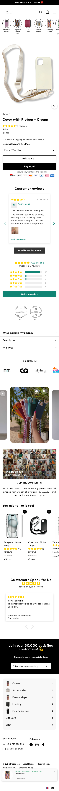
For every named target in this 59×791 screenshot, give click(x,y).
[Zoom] (54, 106)
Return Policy (44, 764)
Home (5, 114)
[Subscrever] (45, 666)
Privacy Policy (9, 767)
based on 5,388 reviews (31, 586)
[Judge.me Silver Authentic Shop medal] (21, 312)
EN (52, 787)
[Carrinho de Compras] (47, 12)
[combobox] (50, 788)
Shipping (18, 139)
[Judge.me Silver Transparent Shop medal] (36, 312)
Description (9, 340)
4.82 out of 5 (37, 262)
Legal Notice (28, 764)
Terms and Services (40, 771)
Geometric (17, 786)
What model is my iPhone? (18, 332)
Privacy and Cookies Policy (15, 771)
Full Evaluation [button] (18, 239)
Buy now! (29, 166)
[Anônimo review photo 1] (15, 230)
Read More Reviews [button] (30, 250)
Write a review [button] (30, 294)
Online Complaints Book (14, 775)
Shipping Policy (26, 767)
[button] (9, 126)
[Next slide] (54, 223)
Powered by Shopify (37, 775)
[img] (18, 199)
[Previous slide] (5, 223)
